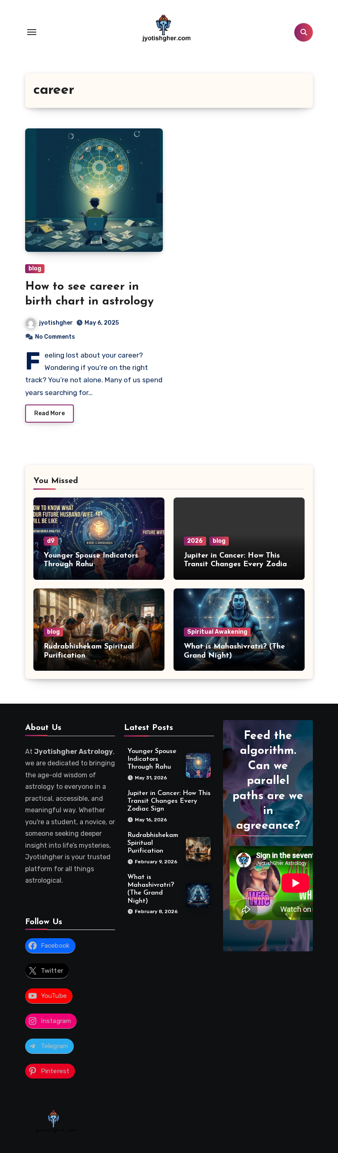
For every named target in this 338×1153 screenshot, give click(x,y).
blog (34, 268)
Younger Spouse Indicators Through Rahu (151, 759)
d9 (51, 540)
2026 (195, 540)
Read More (49, 413)
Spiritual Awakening (217, 631)
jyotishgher (56, 322)
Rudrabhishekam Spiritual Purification (152, 843)
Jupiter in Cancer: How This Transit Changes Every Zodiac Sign (237, 564)
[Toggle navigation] (31, 32)
